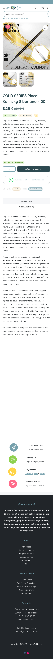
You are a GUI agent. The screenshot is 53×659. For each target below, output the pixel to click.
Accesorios (26, 560)
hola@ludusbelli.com (26, 628)
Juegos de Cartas (26, 553)
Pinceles (16, 189)
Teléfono (29, 474)
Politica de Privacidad (26, 583)
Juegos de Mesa (26, 550)
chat (36, 474)
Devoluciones (26, 593)
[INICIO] (4, 19)
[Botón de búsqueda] (47, 14)
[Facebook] (25, 653)
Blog (26, 563)
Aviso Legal (26, 579)
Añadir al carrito (33, 169)
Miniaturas (26, 546)
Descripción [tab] (26, 201)
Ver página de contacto (26, 631)
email (42, 474)
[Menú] (4, 8)
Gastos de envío (26, 590)
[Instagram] (28, 653)
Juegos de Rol (26, 557)
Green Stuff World (36, 189)
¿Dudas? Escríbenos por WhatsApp (29, 180)
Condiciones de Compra (26, 586)
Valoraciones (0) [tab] (26, 207)
